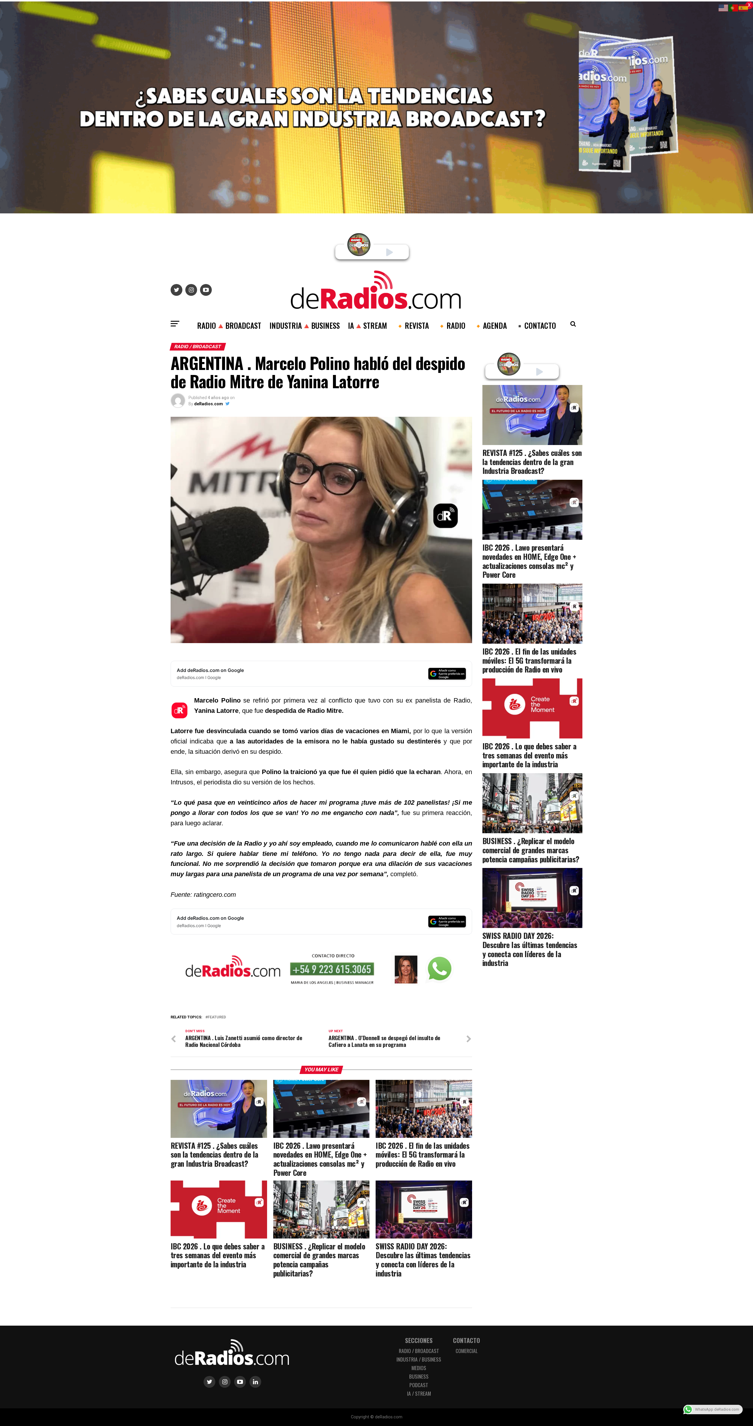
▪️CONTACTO (535, 325)
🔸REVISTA (412, 325)
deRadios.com (208, 403)
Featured (217, 1017)
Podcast (418, 1385)
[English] (724, 7)
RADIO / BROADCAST (419, 1350)
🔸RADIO (451, 325)
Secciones (419, 1340)
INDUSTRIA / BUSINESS (419, 1359)
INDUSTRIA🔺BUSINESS (304, 325)
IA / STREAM (419, 1393)
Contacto (466, 1340)
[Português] (734, 7)
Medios (419, 1368)
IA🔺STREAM (367, 325)
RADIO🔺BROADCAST (229, 325)
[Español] (744, 7)
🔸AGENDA (490, 325)
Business (419, 1376)
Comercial (467, 1350)
